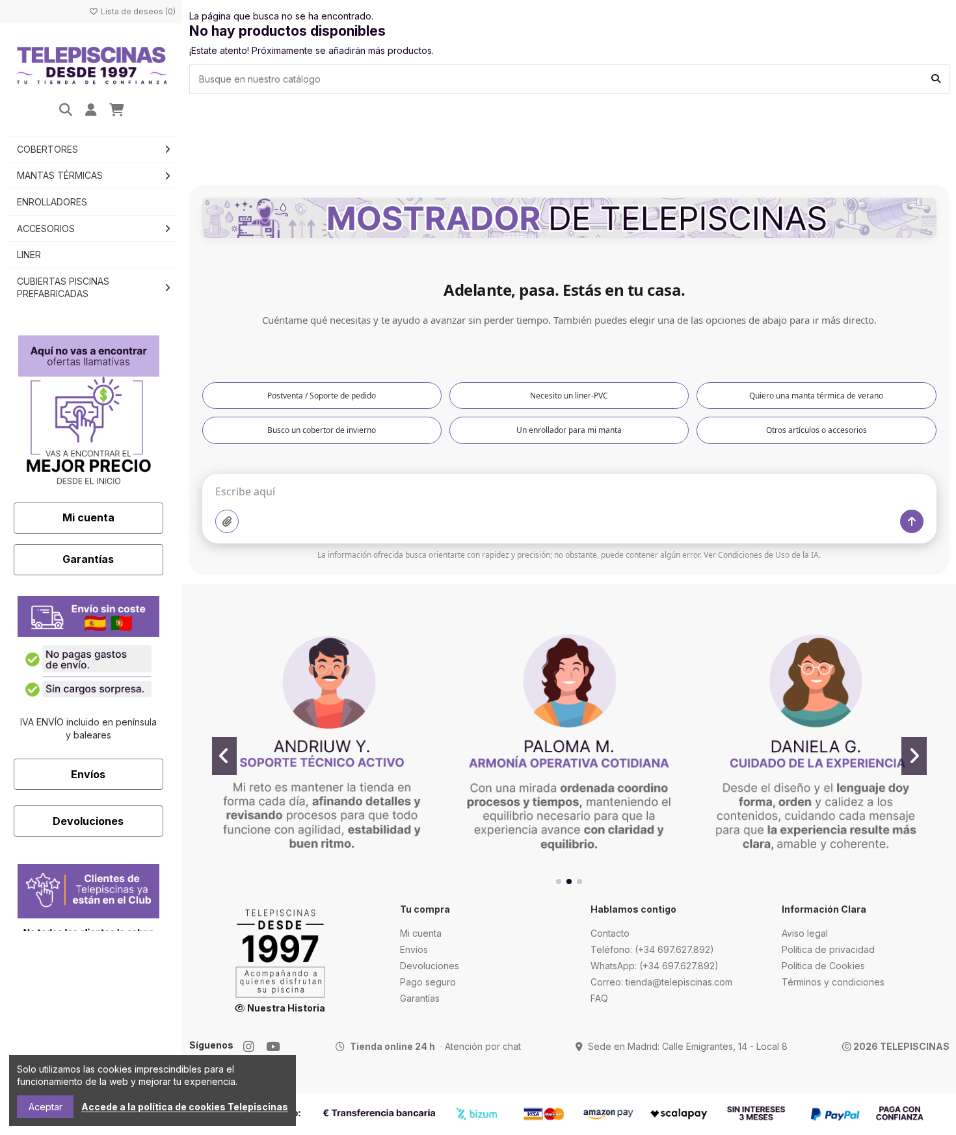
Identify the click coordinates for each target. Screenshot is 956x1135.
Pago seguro (428, 981)
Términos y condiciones (833, 981)
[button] (558, 881)
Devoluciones (88, 821)
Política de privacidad (828, 949)
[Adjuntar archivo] (227, 521)
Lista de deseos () (137, 11)
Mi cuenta (88, 517)
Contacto (610, 933)
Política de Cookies (823, 965)
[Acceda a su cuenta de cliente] (91, 110)
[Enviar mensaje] (911, 521)
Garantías (88, 559)
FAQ (599, 998)
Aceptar (45, 1106)
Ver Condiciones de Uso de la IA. (762, 554)
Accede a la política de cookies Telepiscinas (184, 1106)
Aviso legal (805, 933)
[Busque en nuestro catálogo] (935, 79)
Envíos (88, 774)
